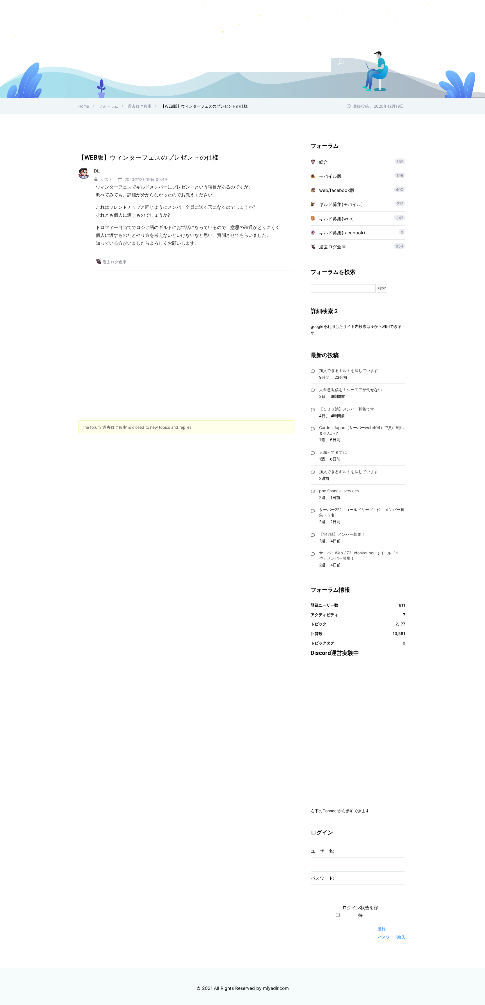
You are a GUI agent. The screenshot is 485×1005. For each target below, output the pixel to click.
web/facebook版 (336, 190)
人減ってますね (333, 452)
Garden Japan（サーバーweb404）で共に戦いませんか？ (361, 430)
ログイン (387, 918)
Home (83, 106)
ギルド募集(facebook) (342, 232)
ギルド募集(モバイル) (341, 204)
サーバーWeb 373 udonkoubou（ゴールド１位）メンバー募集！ (359, 555)
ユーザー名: (322, 851)
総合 (323, 162)
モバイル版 (330, 176)
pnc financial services (339, 490)
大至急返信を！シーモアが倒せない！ (352, 389)
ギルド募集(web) (336, 218)
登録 (382, 928)
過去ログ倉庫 (139, 106)
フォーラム (108, 106)
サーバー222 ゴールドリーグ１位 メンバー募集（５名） (361, 512)
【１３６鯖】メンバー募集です (346, 409)
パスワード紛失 (391, 936)
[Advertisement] (186, 341)
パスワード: (322, 878)
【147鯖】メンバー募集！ (342, 534)
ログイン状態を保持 (360, 911)
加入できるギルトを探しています (348, 370)
